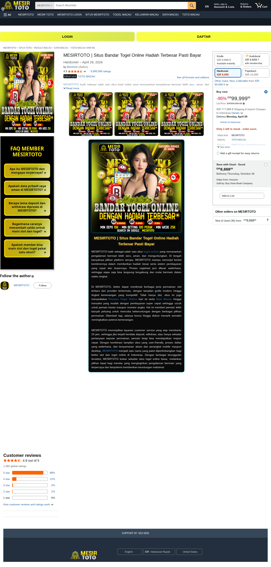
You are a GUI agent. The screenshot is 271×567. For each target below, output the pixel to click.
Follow (42, 285)
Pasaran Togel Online (123, 299)
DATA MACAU (170, 14)
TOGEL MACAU (122, 14)
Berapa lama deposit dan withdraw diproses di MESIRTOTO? (27, 207)
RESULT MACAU (43, 48)
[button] (7, 14)
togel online (151, 251)
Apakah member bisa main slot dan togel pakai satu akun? (27, 248)
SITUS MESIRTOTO (97, 14)
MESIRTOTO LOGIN (69, 14)
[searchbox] (121, 5)
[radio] (228, 60)
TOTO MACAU (191, 14)
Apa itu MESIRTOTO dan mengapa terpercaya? (27, 171)
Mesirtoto (72, 66)
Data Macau (164, 299)
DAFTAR (204, 36)
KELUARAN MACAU (147, 14)
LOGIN (67, 36)
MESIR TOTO (45, 14)
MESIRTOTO (26, 14)
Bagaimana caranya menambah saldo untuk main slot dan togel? (27, 227)
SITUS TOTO (25, 48)
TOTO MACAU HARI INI (83, 48)
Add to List (228, 195)
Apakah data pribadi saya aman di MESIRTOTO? (27, 188)
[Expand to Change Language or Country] (139, 552)
